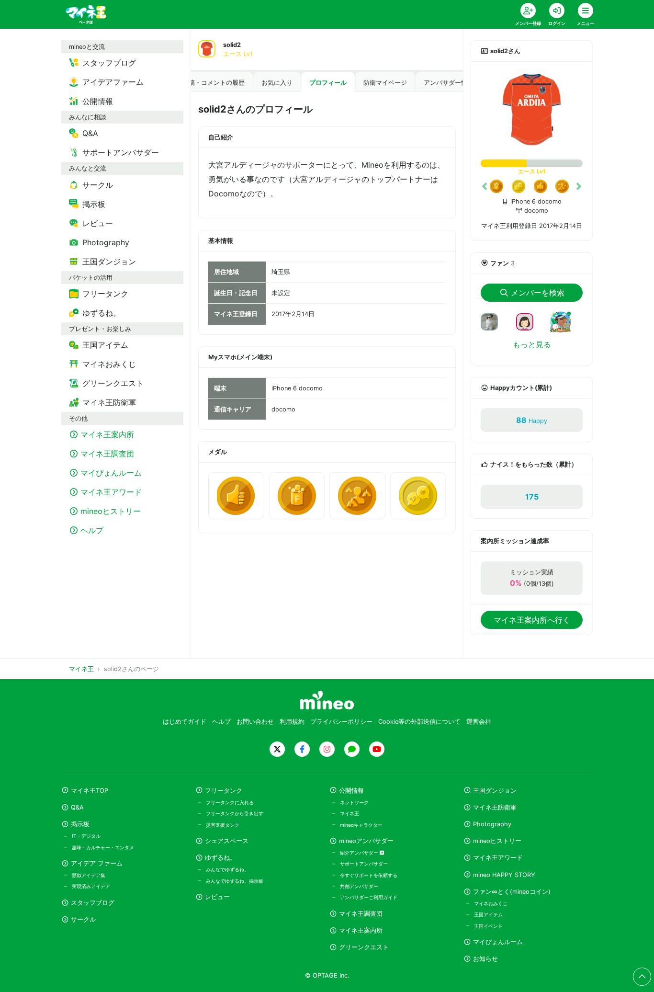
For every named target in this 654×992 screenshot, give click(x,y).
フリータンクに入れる (230, 802)
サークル (83, 919)
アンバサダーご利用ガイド (368, 897)
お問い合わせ (255, 721)
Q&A (77, 807)
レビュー (217, 897)
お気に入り (277, 82)
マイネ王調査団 (361, 913)
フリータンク (223, 790)
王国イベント (488, 926)
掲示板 (80, 824)
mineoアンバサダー (366, 840)
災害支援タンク (222, 825)
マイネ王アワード (498, 857)
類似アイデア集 (88, 875)
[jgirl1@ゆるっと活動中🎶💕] (564, 327)
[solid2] (532, 109)
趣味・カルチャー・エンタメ (103, 847)
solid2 (232, 44)
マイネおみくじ (490, 903)
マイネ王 (349, 813)
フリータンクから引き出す (234, 813)
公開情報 (351, 790)
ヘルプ (221, 721)
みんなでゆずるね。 (227, 869)
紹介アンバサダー (360, 852)
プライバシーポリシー (341, 721)
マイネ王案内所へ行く (532, 620)
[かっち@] (528, 321)
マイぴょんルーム (498, 942)
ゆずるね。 (220, 857)
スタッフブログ (92, 902)
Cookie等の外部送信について (419, 721)
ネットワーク (354, 802)
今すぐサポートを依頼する (368, 875)
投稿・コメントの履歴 (213, 82)
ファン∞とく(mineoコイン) (512, 891)
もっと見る (532, 344)
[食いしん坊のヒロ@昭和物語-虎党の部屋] (493, 321)
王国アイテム (488, 914)
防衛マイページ (385, 82)
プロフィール (328, 82)
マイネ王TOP (89, 790)
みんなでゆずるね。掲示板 (234, 881)
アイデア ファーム (97, 863)
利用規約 (292, 721)
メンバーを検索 (537, 292)
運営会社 (478, 721)
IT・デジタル (86, 836)
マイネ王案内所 (361, 930)
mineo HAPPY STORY (504, 874)
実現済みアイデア (91, 886)
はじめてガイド (184, 721)
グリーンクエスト (364, 947)
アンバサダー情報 (449, 82)
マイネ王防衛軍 (495, 807)
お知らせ (485, 958)
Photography (492, 824)
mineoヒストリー (497, 840)
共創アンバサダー (359, 886)
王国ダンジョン (495, 790)
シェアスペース (226, 840)
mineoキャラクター (361, 825)
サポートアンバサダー (364, 864)
